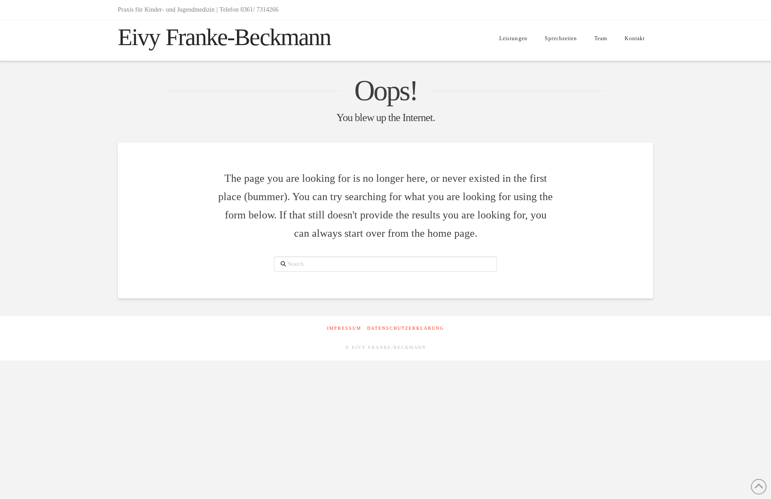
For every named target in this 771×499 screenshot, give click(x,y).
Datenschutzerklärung (405, 328)
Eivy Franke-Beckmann (224, 37)
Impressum (344, 328)
